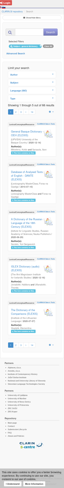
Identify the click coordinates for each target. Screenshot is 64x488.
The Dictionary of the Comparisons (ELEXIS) (24, 312)
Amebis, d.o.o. (14, 371)
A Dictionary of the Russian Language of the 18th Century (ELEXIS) (26, 222)
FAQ (9, 433)
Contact (11, 426)
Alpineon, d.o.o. (14, 368)
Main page (12, 423)
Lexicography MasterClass (25, 183)
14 (32, 111)
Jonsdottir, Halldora (20, 284)
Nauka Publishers (42, 233)
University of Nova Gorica (19, 402)
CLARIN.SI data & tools (46, 124)
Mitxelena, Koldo (19, 149)
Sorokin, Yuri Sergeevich (23, 244)
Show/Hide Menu (33, 17)
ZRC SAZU (12, 408)
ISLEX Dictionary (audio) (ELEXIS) (25, 268)
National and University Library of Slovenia (27, 381)
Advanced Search (15, 53)
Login (7, 3)
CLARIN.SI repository (12, 11)
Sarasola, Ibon (39, 149)
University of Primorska (18, 405)
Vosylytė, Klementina (21, 328)
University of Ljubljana (17, 395)
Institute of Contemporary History (22, 374)
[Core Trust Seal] (32, 458)
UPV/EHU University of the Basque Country (24, 141)
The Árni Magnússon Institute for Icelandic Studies (26, 276)
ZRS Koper (12, 412)
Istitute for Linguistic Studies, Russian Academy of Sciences (29, 232)
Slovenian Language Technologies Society (26, 384)
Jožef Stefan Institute (17, 377)
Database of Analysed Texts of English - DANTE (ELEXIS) (27, 175)
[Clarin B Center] (32, 445)
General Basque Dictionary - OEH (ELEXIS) (27, 133)
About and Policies (16, 436)
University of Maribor (17, 398)
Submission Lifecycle (17, 429)
